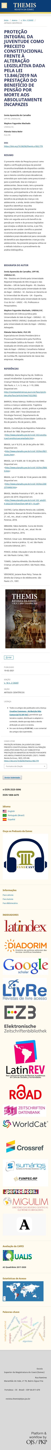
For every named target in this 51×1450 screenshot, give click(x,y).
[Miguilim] (25, 1210)
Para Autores (8, 899)
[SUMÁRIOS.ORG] (25, 1185)
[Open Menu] (4, 5)
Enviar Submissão (12, 777)
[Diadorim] (25, 954)
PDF (10, 657)
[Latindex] (25, 933)
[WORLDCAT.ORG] (25, 1127)
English (11, 811)
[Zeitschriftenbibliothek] (25, 1033)
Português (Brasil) (16, 815)
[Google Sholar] (25, 974)
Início (6, 20)
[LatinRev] (25, 1078)
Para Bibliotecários (10, 903)
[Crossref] (25, 1155)
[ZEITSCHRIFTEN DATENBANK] (24, 1116)
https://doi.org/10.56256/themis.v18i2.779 (23, 146)
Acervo (14, 20)
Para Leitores (8, 895)
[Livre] (25, 1000)
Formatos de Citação (14, 766)
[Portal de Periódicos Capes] (20, 1193)
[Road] (25, 1100)
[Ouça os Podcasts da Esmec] (25, 878)
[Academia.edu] (24, 1234)
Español (11, 819)
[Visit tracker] (23, 1300)
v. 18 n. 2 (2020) (27, 20)
